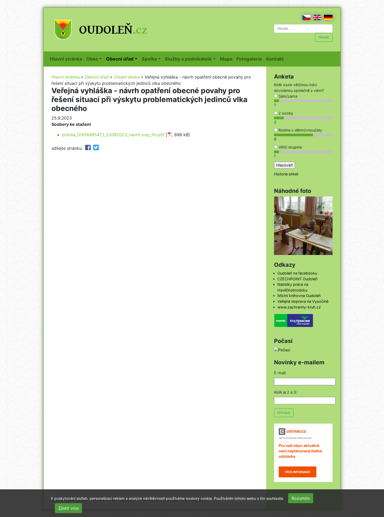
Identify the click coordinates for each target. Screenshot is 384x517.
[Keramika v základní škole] (303, 225)
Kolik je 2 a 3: (285, 392)
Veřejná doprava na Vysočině (302, 301)
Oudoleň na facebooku (297, 273)
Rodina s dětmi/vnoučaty (299, 130)
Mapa (227, 59)
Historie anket (286, 174)
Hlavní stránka (67, 59)
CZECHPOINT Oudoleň (297, 279)
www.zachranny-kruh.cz (299, 307)
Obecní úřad (97, 77)
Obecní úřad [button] (119, 59)
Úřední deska (127, 77)
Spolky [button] (149, 59)
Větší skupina (289, 147)
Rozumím (301, 498)
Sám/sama (287, 96)
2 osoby (285, 113)
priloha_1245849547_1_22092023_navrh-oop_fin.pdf (113, 134)
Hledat (323, 37)
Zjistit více (68, 508)
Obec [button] (92, 59)
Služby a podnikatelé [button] (188, 59)
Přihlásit (283, 413)
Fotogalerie (250, 59)
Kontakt (276, 59)
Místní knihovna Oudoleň (299, 295)
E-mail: (280, 373)
